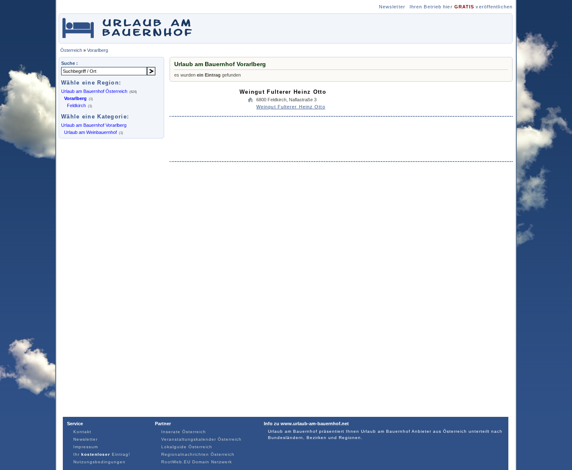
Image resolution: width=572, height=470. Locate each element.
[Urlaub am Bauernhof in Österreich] (132, 39)
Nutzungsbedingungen (99, 462)
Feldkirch (76, 105)
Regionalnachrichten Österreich (197, 454)
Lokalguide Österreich (186, 446)
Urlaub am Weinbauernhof (90, 132)
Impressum (85, 446)
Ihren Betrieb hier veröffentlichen (461, 6)
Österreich (71, 50)
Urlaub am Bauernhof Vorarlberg (93, 125)
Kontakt (82, 431)
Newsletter (392, 6)
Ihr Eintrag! (101, 454)
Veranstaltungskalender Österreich (201, 439)
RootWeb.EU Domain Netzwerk (196, 462)
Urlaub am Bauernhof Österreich (94, 91)
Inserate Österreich (183, 431)
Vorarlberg (97, 50)
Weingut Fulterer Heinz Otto (283, 92)
